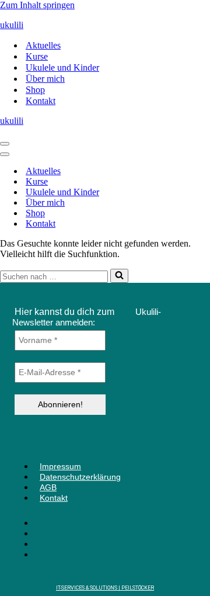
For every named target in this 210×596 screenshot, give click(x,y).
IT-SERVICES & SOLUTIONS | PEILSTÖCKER (105, 588)
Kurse (37, 56)
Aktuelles (43, 45)
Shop (35, 90)
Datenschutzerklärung (80, 476)
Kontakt (40, 101)
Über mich (45, 79)
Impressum (60, 466)
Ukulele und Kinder (62, 67)
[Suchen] (119, 276)
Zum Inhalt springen (37, 5)
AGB (48, 487)
